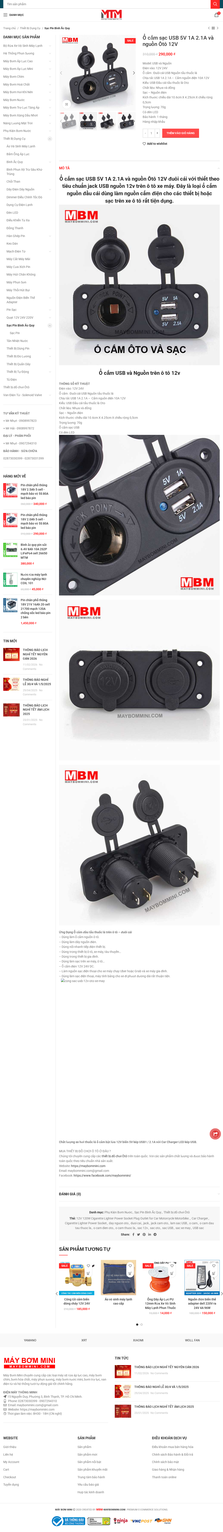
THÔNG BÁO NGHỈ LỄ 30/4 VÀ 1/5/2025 (161, 1387)
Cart (6, 1469)
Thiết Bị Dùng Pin (18, 348)
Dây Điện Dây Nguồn (20, 189)
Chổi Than (13, 181)
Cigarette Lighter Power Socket (86, 1223)
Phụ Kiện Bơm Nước (118, 1212)
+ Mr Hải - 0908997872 (18, 428)
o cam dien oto (103, 1228)
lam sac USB (178, 1223)
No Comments (159, 1373)
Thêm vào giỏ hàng (181, 133)
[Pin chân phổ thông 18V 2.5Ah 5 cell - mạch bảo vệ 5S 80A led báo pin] (10, 494)
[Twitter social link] (138, 1234)
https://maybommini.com (88, 1166)
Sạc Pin (15, 333)
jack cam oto (159, 1223)
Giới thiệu (9, 1447)
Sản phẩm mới (87, 1454)
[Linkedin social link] (149, 1234)
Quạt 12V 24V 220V (20, 317)
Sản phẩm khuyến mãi (92, 1469)
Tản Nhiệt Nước (17, 341)
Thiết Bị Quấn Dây (18, 364)
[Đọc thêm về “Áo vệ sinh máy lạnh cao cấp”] (130, 1273)
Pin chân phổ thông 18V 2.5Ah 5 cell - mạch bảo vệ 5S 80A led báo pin (34, 491)
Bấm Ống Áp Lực (18, 154)
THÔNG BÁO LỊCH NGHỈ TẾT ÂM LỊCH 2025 (36, 710)
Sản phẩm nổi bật (89, 1462)
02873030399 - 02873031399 (23, 458)
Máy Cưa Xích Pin (18, 267)
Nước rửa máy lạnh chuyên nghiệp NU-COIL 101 (34, 579)
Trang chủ (9, 28)
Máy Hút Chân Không (21, 274)
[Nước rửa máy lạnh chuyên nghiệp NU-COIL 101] (10, 582)
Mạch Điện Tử (16, 251)
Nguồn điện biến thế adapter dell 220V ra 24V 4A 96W (202, 1304)
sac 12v (142, 1228)
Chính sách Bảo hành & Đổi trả (172, 1454)
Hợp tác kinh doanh (91, 1492)
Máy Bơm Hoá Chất (16, 84)
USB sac (198, 1228)
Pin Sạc (12, 309)
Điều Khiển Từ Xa (18, 220)
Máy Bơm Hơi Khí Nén (18, 92)
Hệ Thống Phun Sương (18, 53)
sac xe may (183, 1228)
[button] (88, 1273)
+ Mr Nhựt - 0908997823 (20, 420)
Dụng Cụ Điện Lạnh (20, 205)
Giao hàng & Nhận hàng (168, 1469)
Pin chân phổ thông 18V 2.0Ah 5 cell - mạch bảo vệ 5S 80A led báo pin (34, 521)
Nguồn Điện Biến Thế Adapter (21, 300)
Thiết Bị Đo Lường (19, 356)
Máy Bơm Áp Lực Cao (18, 61)
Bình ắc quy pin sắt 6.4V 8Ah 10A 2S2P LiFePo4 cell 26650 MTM (34, 551)
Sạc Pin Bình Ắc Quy (57, 28)
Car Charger (200, 1218)
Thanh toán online (164, 1477)
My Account (11, 1462)
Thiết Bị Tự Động (18, 371)
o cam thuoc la (125, 1228)
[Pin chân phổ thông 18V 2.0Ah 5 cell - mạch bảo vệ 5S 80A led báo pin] (10, 524)
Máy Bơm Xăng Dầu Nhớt (20, 115)
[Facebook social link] (133, 1234)
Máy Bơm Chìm (13, 76)
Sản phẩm (84, 1447)
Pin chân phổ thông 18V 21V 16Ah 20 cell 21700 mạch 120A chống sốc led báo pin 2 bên (36, 608)
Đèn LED (12, 212)
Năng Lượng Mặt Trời (17, 123)
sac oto (155, 1228)
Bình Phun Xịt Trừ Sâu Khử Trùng (24, 172)
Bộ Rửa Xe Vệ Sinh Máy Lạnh (22, 45)
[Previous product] (209, 28)
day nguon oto (118, 1223)
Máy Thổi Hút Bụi (18, 290)
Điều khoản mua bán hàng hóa (172, 1447)
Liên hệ (8, 1454)
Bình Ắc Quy (15, 162)
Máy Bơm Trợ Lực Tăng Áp (21, 107)
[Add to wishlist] (88, 1266)
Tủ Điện (12, 379)
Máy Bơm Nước (14, 100)
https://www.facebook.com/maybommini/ (102, 1175)
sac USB (167, 1228)
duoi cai (136, 1223)
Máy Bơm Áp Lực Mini (18, 69)
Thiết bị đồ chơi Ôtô (177, 1212)
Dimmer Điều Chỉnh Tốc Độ (24, 197)
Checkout (9, 1477)
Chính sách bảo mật (165, 1462)
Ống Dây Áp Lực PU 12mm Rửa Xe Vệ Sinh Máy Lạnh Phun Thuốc (160, 1304)
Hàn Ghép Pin (16, 236)
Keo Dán (12, 243)
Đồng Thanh (15, 228)
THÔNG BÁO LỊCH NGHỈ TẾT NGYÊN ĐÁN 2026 (35, 654)
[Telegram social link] (155, 1234)
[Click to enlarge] (66, 104)
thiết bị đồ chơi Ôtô (114, 1156)
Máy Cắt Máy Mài (18, 259)
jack (146, 1223)
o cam (193, 1223)
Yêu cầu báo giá (88, 1484)
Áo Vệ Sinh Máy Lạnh (21, 146)
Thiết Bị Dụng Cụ (30, 28)
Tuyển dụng (11, 1484)
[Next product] (217, 28)
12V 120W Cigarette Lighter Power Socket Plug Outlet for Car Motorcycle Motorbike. (132, 1218)
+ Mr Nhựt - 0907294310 (20, 443)
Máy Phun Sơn (16, 282)
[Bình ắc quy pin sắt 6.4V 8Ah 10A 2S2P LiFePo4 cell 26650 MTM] (10, 554)
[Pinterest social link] (144, 1234)
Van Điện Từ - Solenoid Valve (22, 395)
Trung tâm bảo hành (91, 1477)
